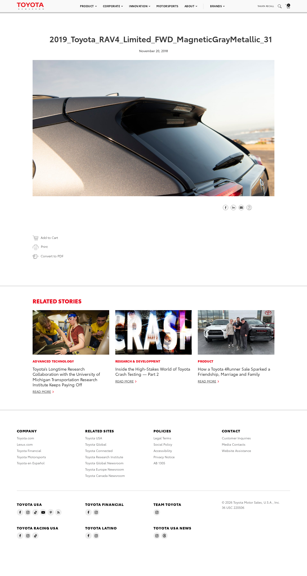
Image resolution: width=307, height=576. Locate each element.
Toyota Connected (99, 450)
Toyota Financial (29, 450)
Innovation (138, 6)
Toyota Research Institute (104, 457)
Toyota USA (93, 438)
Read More (42, 391)
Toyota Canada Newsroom (105, 475)
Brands (216, 6)
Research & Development (137, 361)
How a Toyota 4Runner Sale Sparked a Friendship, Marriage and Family (234, 371)
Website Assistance (236, 450)
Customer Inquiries (236, 438)
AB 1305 (159, 463)
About (190, 6)
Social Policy (163, 444)
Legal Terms (162, 438)
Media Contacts (233, 444)
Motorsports (167, 6)
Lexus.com (25, 444)
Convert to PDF (52, 256)
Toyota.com (25, 438)
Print (44, 246)
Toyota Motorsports (31, 457)
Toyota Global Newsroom (104, 463)
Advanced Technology (53, 361)
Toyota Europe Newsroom (104, 469)
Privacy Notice (164, 457)
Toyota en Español (30, 463)
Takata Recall (266, 6)
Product (87, 6)
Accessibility (163, 450)
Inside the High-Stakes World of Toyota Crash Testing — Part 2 (152, 371)
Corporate (111, 6)
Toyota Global (95, 444)
